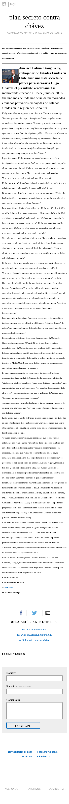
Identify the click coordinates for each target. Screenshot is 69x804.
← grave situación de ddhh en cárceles (18, 754)
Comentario (13, 699)
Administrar (57, 789)
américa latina (52, 33)
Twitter (34, 613)
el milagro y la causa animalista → (47, 754)
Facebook (21, 613)
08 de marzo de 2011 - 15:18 (24, 33)
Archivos (34, 789)
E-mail (18, 686)
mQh (13, 4)
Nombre (11, 673)
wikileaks (8, 587)
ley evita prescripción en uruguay (34, 634)
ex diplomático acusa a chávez (35, 640)
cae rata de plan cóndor (34, 629)
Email (48, 613)
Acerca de (11, 789)
